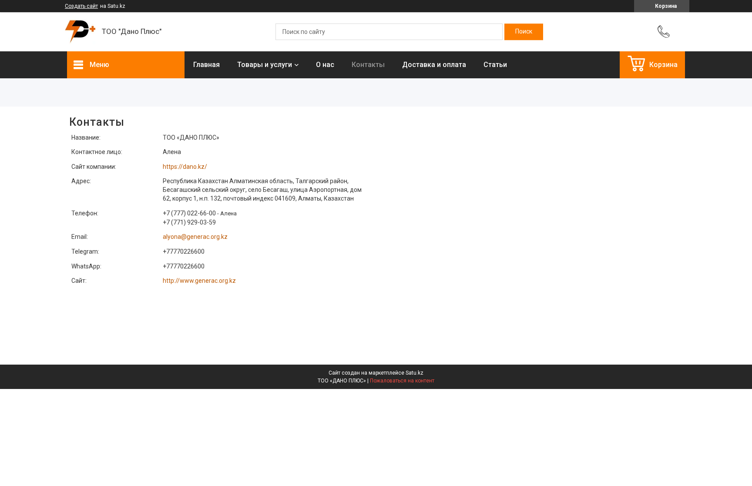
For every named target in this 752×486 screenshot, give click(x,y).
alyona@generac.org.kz (195, 236)
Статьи (495, 64)
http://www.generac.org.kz (199, 280)
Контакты (368, 64)
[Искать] (523, 31)
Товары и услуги (264, 64)
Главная (206, 64)
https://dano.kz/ (185, 166)
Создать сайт (81, 6)
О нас (325, 64)
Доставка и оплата (434, 64)
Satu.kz (414, 373)
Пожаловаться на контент (402, 381)
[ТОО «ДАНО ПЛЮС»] (80, 32)
